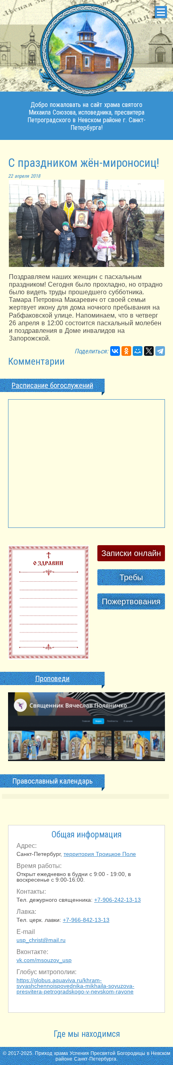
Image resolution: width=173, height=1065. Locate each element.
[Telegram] (160, 351)
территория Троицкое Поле (100, 854)
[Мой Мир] (137, 351)
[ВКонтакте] (115, 351)
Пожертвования (131, 601)
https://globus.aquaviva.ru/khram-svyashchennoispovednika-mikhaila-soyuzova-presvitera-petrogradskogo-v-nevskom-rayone (75, 986)
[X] (149, 351)
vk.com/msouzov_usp (44, 960)
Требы (131, 577)
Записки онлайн (131, 553)
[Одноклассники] (126, 351)
